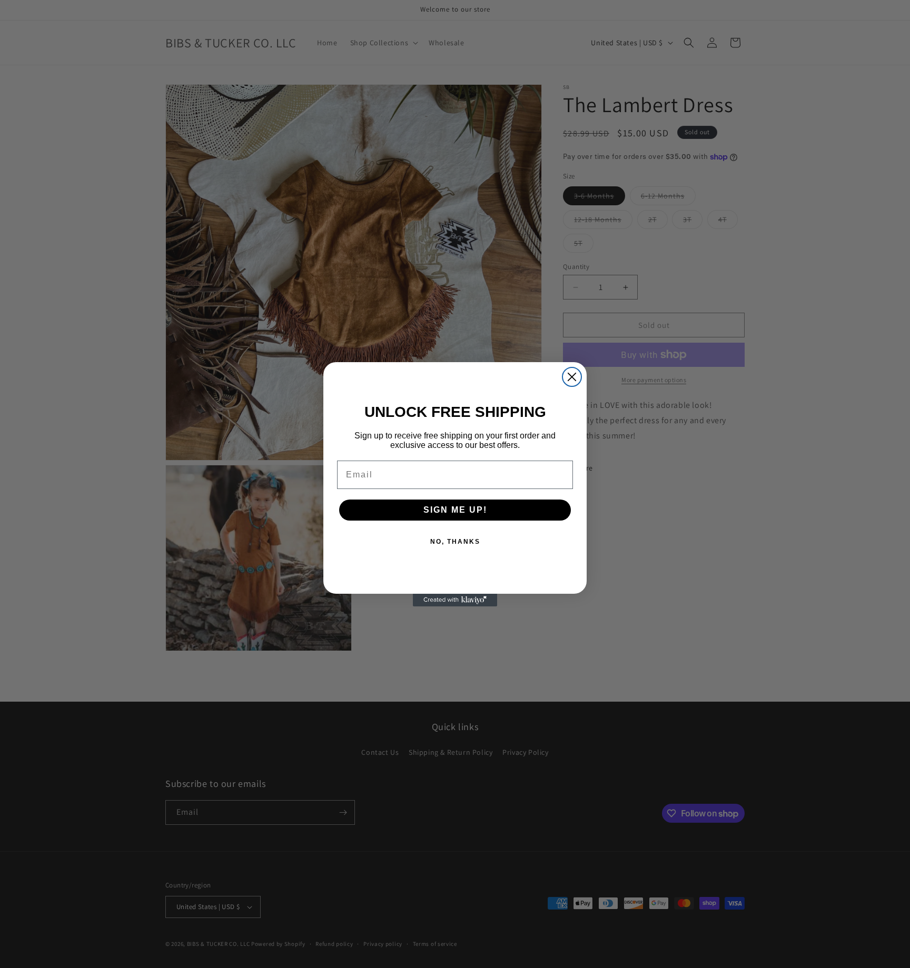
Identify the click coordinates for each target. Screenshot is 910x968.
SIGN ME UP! (455, 509)
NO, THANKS (455, 541)
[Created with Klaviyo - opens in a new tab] (455, 600)
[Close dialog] (571, 376)
